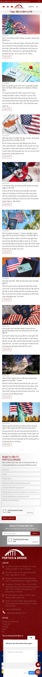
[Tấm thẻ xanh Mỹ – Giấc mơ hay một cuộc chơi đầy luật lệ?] (21, 279)
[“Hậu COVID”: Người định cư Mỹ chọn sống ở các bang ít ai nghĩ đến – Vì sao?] (21, 377)
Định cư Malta (7, 639)
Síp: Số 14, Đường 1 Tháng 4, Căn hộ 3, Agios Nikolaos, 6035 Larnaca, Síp (20, 596)
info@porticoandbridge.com (22, 1)
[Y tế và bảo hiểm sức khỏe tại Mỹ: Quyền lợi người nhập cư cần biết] (21, 184)
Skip (25, 672)
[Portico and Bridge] (19, 7)
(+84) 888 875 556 (6, 1)
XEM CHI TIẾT (6, 57)
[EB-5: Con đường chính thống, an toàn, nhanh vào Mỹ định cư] (21, 36)
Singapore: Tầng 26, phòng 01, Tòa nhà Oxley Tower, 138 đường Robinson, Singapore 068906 (21, 579)
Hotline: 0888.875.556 (13, 609)
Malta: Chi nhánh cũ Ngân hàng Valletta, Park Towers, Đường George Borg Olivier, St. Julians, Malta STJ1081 (21, 603)
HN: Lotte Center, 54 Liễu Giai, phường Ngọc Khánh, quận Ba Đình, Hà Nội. (20, 573)
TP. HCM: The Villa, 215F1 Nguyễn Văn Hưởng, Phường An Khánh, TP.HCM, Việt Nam (20, 567)
